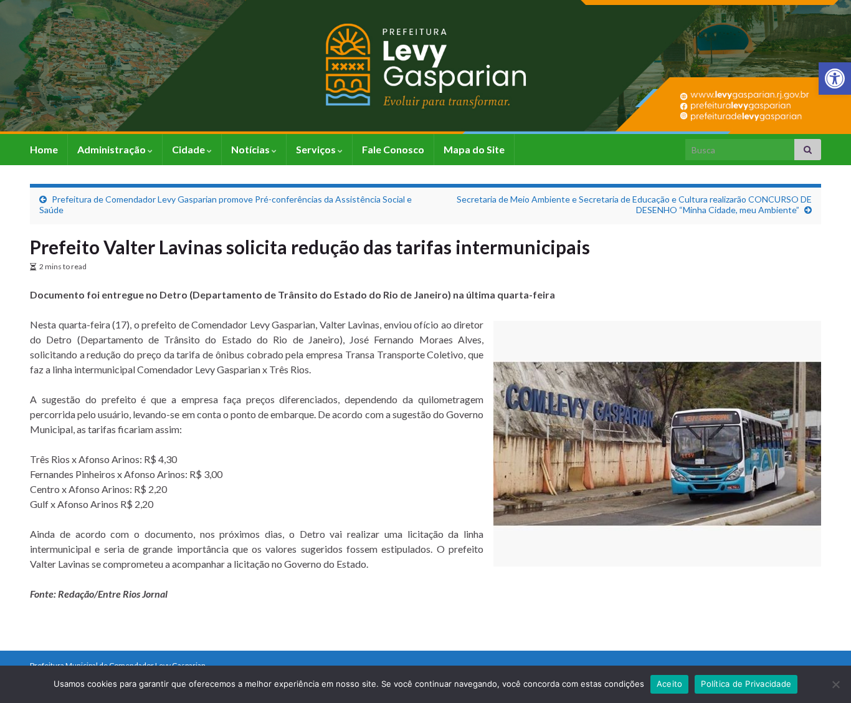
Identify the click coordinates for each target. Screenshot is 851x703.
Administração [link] (112, 149)
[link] (835, 78)
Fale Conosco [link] (393, 149)
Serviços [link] (317, 149)
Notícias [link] (251, 149)
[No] (835, 684)
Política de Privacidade (746, 684)
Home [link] (44, 149)
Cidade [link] (189, 149)
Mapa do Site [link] (474, 149)
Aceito (670, 684)
